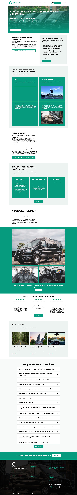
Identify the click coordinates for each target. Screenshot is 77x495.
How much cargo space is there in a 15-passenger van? (36, 413)
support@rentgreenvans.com (17, 475)
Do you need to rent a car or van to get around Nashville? (37, 369)
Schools (50, 480)
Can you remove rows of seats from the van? (33, 418)
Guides (44, 2)
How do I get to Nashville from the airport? (32, 384)
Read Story (14, 353)
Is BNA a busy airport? (26, 402)
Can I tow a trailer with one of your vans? (31, 422)
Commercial (51, 477)
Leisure (50, 478)
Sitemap (33, 493)
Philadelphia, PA (33, 466)
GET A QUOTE (57, 2)
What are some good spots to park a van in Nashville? (36, 389)
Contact (48, 2)
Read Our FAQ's (38, 446)
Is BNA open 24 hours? (26, 398)
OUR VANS (38, 290)
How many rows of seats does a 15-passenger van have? (37, 431)
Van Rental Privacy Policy (27, 493)
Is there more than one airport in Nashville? (32, 393)
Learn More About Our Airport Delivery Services (24, 50)
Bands (50, 474)
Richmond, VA (32, 467)
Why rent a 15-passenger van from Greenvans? (34, 442)
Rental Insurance (20, 493)
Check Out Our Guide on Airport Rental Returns (24, 157)
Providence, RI (33, 464)
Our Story (40, 2)
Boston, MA (32, 475)
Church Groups (51, 476)
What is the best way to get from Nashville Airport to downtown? (35, 374)
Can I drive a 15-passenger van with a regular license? (36, 427)
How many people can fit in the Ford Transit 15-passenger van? (37, 408)
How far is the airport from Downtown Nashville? (34, 380)
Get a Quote (46, 60)
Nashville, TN (32, 468)
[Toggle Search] (52, 3)
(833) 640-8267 (64, 2)
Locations (31, 2)
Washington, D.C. (33, 476)
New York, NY (32, 477)
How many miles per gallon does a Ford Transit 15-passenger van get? (35, 437)
